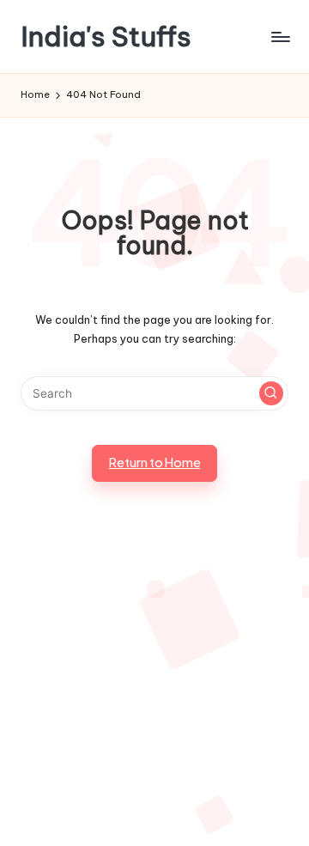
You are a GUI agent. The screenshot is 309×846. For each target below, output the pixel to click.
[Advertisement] (154, 684)
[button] (271, 393)
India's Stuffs (106, 36)
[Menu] (279, 36)
